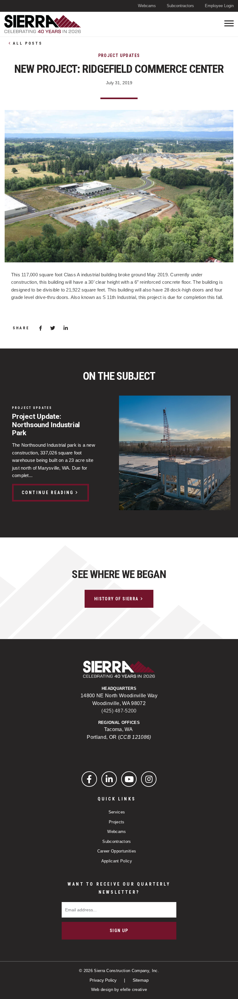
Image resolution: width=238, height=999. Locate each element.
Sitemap (141, 980)
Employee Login (219, 5)
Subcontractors (180, 5)
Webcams (147, 5)
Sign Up (119, 930)
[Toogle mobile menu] (229, 23)
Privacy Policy (104, 980)
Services (116, 812)
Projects (117, 822)
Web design (102, 989)
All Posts (27, 43)
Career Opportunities (116, 851)
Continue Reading (48, 492)
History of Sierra (116, 598)
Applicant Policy (116, 861)
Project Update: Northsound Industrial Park (46, 425)
